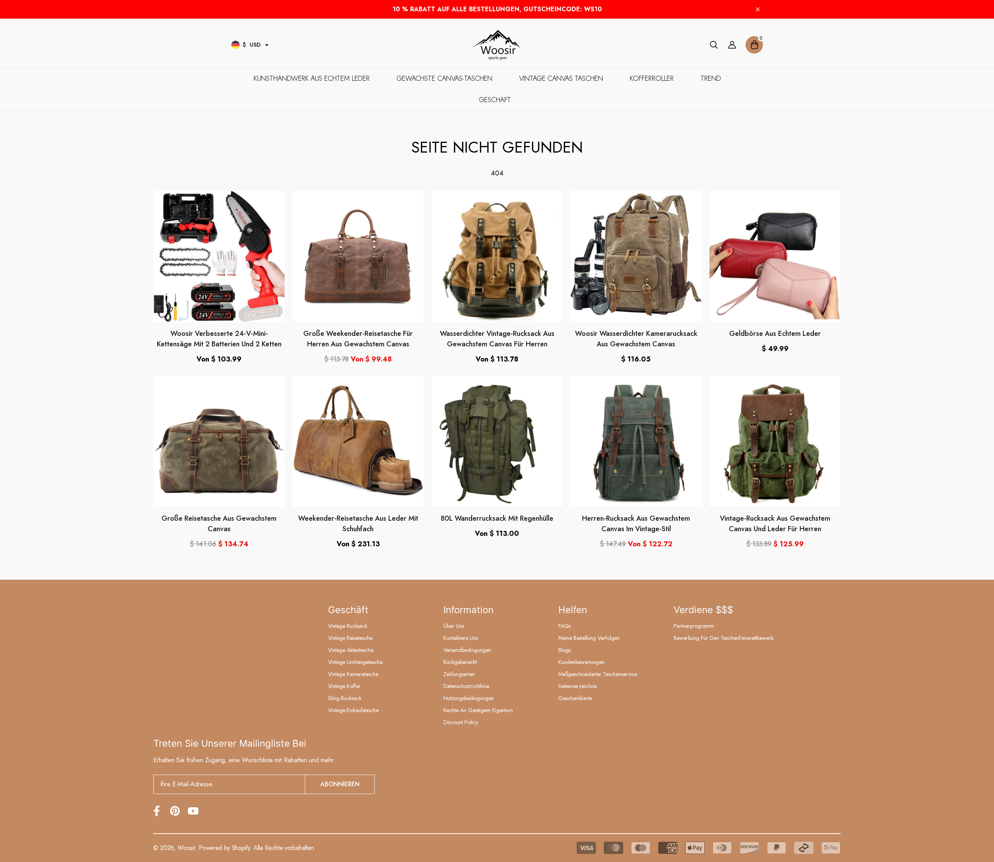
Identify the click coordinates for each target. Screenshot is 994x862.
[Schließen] (757, 9)
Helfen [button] (572, 609)
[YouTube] (193, 811)
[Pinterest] (175, 811)
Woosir (186, 847)
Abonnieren (340, 784)
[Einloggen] (732, 45)
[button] (266, 45)
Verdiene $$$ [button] (703, 609)
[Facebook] (157, 811)
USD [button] (252, 44)
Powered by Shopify (224, 847)
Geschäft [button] (348, 609)
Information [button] (468, 609)
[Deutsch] (235, 44)
